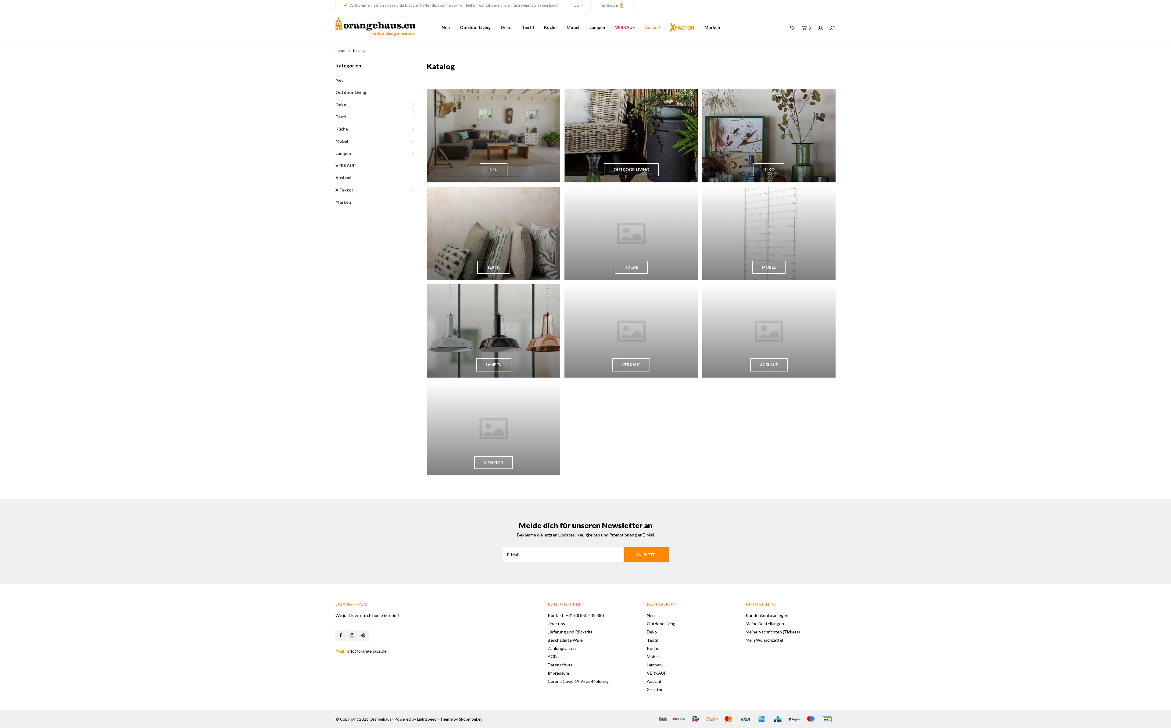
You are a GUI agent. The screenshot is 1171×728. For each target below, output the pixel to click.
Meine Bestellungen (765, 623)
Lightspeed (427, 719)
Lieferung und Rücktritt (570, 631)
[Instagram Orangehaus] (352, 635)
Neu (446, 27)
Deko (506, 27)
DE (576, 5)
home (340, 50)
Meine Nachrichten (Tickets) (773, 631)
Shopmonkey (470, 719)
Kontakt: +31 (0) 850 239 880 (576, 615)
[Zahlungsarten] (662, 719)
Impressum (608, 5)
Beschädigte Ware (565, 640)
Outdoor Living (475, 27)
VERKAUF (625, 27)
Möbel (573, 27)
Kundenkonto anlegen (767, 615)
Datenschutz (560, 664)
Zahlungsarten (562, 648)
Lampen (597, 27)
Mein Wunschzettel (764, 640)
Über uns (556, 623)
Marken (712, 27)
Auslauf (652, 27)
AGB (552, 656)
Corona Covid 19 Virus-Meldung (578, 681)
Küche (550, 27)
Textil (528, 27)
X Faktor (344, 189)
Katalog (359, 50)
